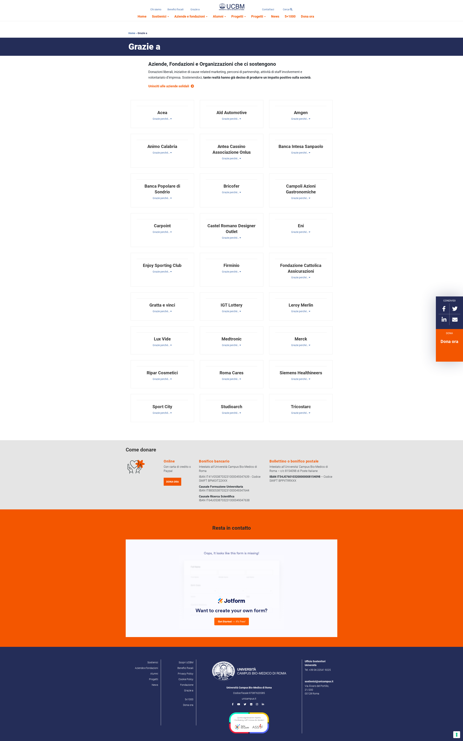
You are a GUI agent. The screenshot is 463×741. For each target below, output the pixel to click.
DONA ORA (172, 481)
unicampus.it (249, 698)
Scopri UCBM (186, 662)
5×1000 (290, 16)
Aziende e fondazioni (190, 16)
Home (142, 16)
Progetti (237, 16)
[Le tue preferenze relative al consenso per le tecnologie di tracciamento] (456, 734)
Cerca (286, 9)
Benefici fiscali (175, 9)
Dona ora (307, 16)
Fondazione (186, 684)
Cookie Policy (186, 679)
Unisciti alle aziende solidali (168, 86)
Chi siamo (155, 9)
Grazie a (195, 9)
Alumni (218, 16)
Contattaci (268, 9)
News (275, 16)
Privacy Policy (185, 673)
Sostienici (159, 16)
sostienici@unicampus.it (319, 681)
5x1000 (189, 699)
